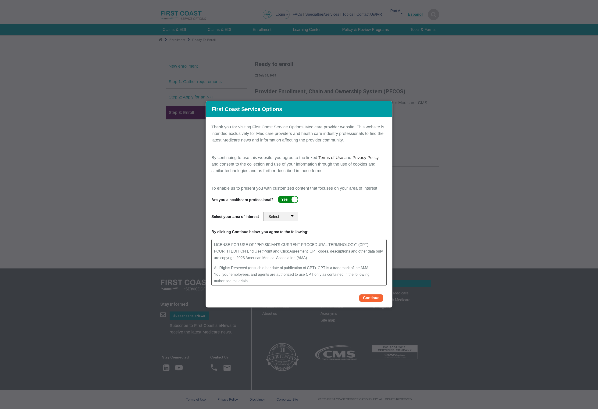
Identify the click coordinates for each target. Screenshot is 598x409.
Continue (371, 298)
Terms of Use (331, 157)
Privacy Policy (365, 157)
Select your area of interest (235, 217)
